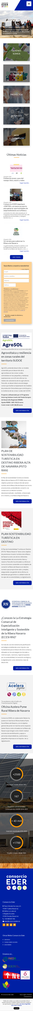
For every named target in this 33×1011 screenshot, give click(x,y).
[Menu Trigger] (28, 3)
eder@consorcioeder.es (12, 921)
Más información (22, 583)
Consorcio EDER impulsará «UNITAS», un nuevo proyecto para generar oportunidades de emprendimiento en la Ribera (16, 207)
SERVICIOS (16, 115)
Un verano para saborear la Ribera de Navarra (14, 242)
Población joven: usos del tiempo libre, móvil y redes (14, 179)
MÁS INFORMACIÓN (22, 411)
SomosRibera (7, 945)
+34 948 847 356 (9, 919)
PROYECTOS (17, 94)
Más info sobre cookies (20, 1004)
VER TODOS (16, 257)
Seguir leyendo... (24, 183)
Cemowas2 (7, 939)
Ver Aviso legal (24, 1004)
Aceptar (16, 1008)
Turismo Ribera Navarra (11, 942)
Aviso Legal (23, 994)
